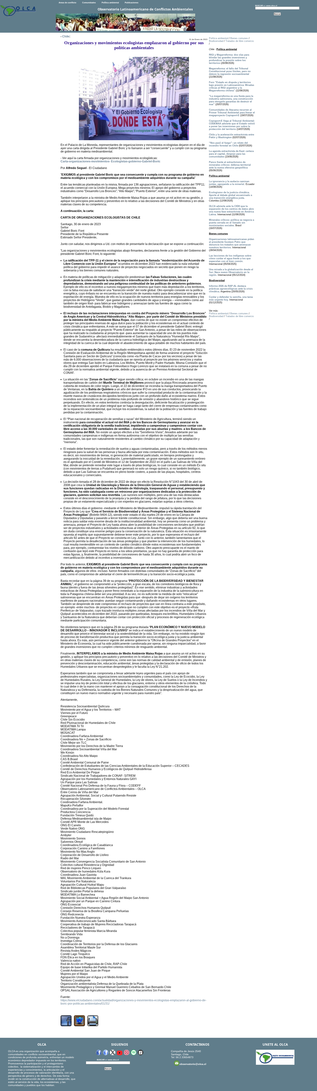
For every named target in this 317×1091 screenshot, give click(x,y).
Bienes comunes (239, 38)
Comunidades (89, 2)
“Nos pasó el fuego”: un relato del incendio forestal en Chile (228, 144)
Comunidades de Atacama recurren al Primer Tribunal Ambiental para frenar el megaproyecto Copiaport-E (232, 112)
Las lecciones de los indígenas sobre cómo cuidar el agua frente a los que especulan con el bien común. (230, 258)
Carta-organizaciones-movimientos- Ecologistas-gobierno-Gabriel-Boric (110, 161)
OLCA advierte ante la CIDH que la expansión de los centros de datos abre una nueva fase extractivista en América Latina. (231, 210)
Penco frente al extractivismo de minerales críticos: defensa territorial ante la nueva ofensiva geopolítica (230, 165)
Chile (65, 36)
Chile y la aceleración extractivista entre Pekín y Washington (231, 136)
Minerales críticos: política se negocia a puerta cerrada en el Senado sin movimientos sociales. (231, 223)
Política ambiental (110, 2)
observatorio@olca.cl (192, 1064)
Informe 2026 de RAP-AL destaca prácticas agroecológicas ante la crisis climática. (231, 289)
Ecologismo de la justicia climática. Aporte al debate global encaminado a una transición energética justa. (230, 195)
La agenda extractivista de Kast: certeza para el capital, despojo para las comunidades (231, 154)
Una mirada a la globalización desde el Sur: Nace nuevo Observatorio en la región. (231, 272)
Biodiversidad (216, 41)
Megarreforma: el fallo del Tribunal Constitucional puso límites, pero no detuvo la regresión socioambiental (230, 71)
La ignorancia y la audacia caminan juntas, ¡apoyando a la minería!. (229, 183)
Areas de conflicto (67, 2)
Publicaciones (131, 2)
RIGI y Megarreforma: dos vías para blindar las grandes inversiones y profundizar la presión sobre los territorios (229, 58)
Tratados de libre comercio (239, 41)
